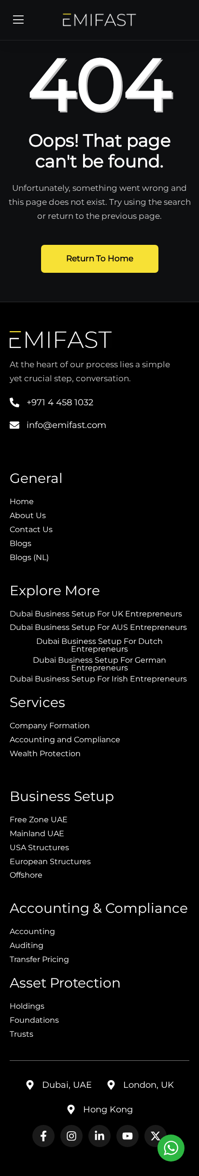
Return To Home (99, 258)
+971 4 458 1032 (60, 402)
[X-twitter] (155, 1136)
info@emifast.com (66, 425)
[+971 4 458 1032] (14, 402)
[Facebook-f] (43, 1136)
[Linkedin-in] (99, 1136)
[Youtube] (127, 1136)
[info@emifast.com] (14, 425)
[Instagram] (71, 1136)
